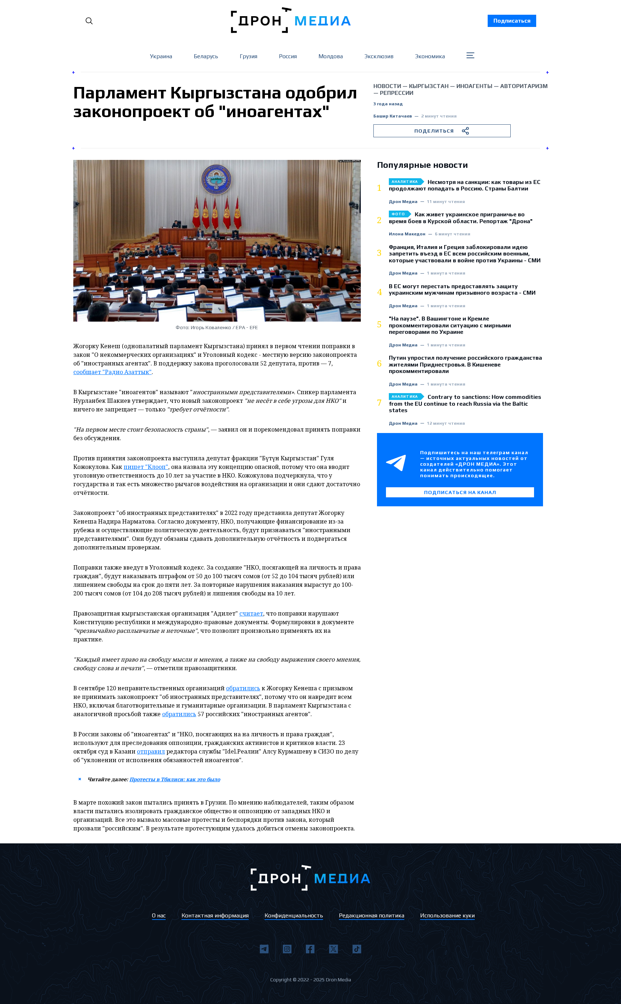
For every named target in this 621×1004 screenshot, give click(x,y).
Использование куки (447, 915)
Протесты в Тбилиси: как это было (174, 779)
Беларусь (206, 56)
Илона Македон (407, 234)
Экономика (430, 56)
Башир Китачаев (392, 116)
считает (251, 613)
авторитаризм (524, 86)
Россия (288, 56)
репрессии (396, 92)
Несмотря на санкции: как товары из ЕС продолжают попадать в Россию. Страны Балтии (464, 185)
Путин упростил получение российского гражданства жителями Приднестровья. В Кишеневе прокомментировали (465, 364)
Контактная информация (215, 915)
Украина (161, 56)
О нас (159, 915)
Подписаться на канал (460, 492)
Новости (387, 86)
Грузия (248, 56)
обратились (243, 688)
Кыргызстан (428, 86)
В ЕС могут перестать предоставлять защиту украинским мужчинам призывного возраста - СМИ (462, 289)
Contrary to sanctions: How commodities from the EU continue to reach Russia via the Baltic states (465, 404)
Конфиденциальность (293, 915)
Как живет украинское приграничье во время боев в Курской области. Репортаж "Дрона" (461, 217)
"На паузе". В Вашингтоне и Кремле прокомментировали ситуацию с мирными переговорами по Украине (450, 325)
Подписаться (511, 20)
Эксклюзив (379, 56)
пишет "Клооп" (146, 467)
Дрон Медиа (403, 201)
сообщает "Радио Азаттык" (112, 372)
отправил (151, 751)
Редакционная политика (371, 915)
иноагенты (474, 86)
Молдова (330, 56)
